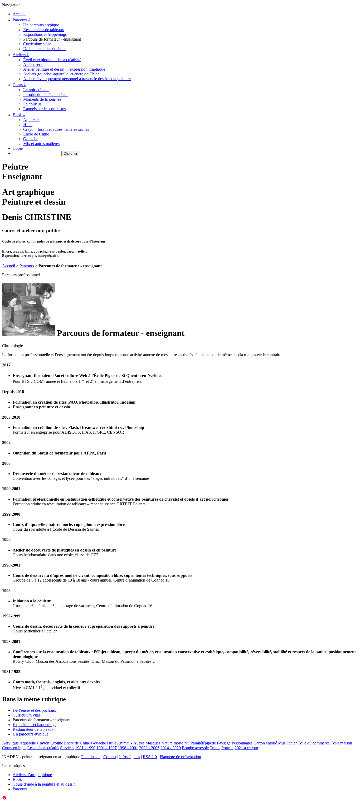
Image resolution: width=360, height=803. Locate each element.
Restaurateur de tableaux (43, 29)
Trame (215, 748)
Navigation (11, 5)
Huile (27, 124)
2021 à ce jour (246, 748)
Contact (109, 756)
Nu (186, 743)
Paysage (224, 743)
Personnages (242, 743)
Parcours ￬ (21, 20)
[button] (24, 4)
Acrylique (10, 743)
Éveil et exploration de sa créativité (52, 59)
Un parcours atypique (41, 25)
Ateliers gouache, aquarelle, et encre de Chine (61, 74)
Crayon (43, 743)
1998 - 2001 (128, 748)
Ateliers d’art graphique (32, 774)
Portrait (227, 748)
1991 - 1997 (106, 748)
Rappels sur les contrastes (44, 109)
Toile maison (341, 743)
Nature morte (172, 743)
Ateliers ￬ (21, 54)
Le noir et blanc (36, 90)
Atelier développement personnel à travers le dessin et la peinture (77, 78)
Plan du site (90, 756)
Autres (138, 743)
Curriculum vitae (37, 44)
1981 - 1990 (85, 748)
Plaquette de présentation (180, 756)
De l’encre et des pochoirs (44, 48)
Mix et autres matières (41, 143)
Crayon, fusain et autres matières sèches (56, 129)
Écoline (56, 743)
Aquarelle (31, 120)
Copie (18, 148)
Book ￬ (19, 115)
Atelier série (33, 64)
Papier (291, 743)
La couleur (32, 104)
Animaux (125, 743)
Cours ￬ (19, 85)
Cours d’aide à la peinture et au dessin (44, 784)
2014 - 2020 (170, 748)
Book (17, 779)
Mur (281, 743)
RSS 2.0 (150, 756)
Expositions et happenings (45, 34)
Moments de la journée (42, 99)
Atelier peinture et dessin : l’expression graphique (64, 69)
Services (67, 748)
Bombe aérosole (195, 748)
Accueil (19, 14)
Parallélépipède (203, 743)
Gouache (30, 139)
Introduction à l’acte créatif (45, 94)
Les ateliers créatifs (43, 748)
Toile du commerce (314, 743)
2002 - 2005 (149, 748)
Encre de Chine (36, 134)
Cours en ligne (14, 748)
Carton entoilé (265, 743)
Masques (152, 743)
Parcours (27, 266)
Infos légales (129, 756)
